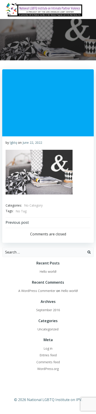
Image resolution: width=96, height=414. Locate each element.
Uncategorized (48, 329)
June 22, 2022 (32, 142)
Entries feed (48, 355)
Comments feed (48, 362)
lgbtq (13, 142)
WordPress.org (48, 369)
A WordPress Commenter (36, 291)
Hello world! (48, 271)
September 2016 (48, 310)
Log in (48, 348)
